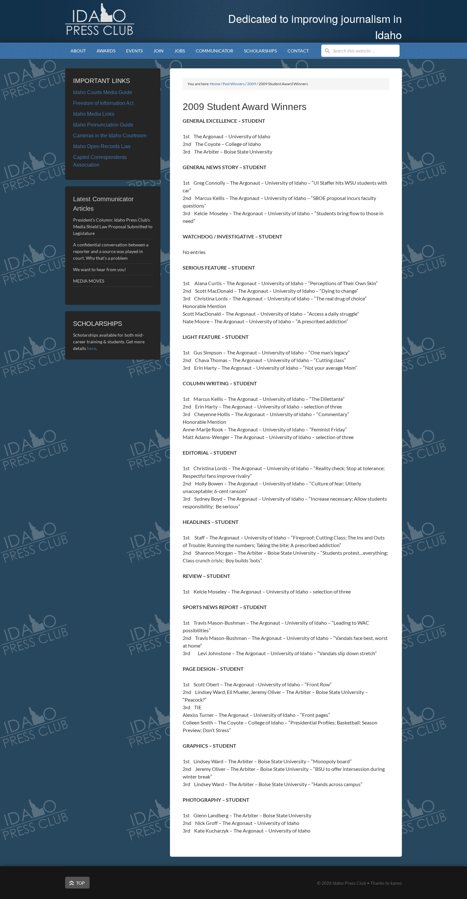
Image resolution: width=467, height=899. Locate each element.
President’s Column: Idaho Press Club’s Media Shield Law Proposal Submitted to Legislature (112, 226)
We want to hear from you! (99, 269)
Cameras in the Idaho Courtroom (109, 135)
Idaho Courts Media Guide (102, 92)
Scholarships (258, 50)
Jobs (179, 50)
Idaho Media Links (93, 114)
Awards (103, 50)
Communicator (211, 50)
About (75, 50)
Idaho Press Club (117, 19)
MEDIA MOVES (89, 281)
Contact (298, 50)
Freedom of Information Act (103, 103)
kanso (396, 883)
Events (132, 50)
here (91, 348)
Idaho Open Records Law (102, 146)
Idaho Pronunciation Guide (103, 124)
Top (80, 883)
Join (158, 50)
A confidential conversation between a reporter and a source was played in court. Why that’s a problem (110, 251)
